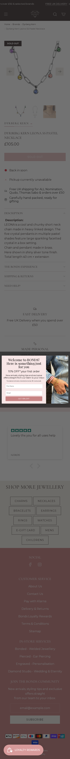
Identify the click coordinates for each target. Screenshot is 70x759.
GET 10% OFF (23, 399)
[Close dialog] (66, 357)
